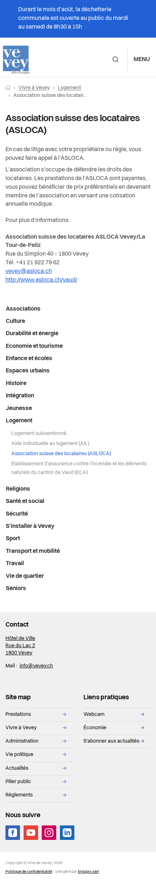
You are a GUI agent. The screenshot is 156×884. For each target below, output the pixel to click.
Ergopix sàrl (88, 872)
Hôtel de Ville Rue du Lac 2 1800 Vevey (20, 645)
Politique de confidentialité (28, 872)
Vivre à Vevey (34, 88)
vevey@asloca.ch (28, 271)
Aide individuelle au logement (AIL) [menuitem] (50, 443)
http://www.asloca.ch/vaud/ (41, 280)
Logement (69, 88)
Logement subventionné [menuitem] (38, 433)
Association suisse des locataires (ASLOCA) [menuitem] (61, 454)
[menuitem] (78, 309)
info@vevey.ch (36, 666)
